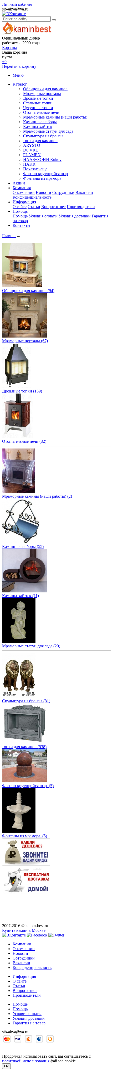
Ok (6, 1066)
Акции (19, 183)
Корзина (9, 47)
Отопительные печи (41, 112)
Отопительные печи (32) (24, 441)
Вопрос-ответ (53, 206)
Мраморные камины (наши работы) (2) (37, 496)
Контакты (21, 225)
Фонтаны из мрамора (42, 178)
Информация (24, 202)
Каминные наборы (40, 122)
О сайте (20, 206)
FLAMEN (32, 155)
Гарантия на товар (29, 1023)
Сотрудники (63, 192)
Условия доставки (75, 216)
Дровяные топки (38, 98)
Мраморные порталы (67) (25, 341)
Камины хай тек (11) (20, 595)
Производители (81, 206)
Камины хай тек (37, 126)
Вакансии (84, 192)
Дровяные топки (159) (22, 391)
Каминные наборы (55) (23, 546)
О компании (24, 192)
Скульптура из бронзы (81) (26, 701)
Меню (18, 75)
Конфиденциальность (32, 197)
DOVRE (30, 150)
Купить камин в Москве (23, 930)
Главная (9, 235)
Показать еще (35, 169)
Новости (43, 192)
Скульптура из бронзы (43, 136)
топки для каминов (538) (24, 746)
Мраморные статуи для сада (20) (31, 646)
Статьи (34, 206)
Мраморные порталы (42, 93)
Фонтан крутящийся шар (45, 173)
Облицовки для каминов (45, 89)
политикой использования (25, 1061)
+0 (4, 61)
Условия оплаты (43, 216)
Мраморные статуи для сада (48, 131)
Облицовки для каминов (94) (28, 290)
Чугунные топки (38, 107)
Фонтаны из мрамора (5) (24, 836)
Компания (22, 188)
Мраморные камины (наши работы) (55, 117)
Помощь (20, 211)
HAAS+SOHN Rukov (42, 159)
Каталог (20, 84)
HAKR (29, 164)
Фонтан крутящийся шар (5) (28, 785)
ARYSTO (31, 145)
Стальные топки (38, 103)
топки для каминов (40, 140)
